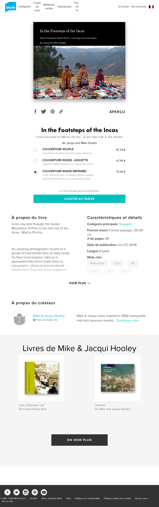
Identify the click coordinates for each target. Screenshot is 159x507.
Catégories (24, 6)
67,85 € (120, 160)
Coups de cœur (37, 6)
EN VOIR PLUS (79, 440)
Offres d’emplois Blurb (51, 498)
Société (33, 498)
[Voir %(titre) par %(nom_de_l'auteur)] (79, 60)
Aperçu (117, 111)
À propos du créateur (33, 303)
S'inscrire (123, 6)
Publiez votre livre (78, 6)
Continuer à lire (128, 320)
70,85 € (120, 171)
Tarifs (68, 498)
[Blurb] (10, 8)
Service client (141, 498)
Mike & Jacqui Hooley (49, 316)
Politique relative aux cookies (117, 498)
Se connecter (138, 6)
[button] (151, 7)
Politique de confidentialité (87, 498)
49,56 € (120, 149)
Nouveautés (65, 6)
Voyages (125, 224)
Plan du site (7, 501)
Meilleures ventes (49, 6)
